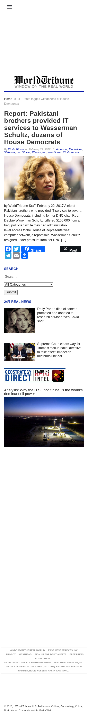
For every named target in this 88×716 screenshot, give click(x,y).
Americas (61, 149)
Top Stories (23, 152)
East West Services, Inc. (63, 650)
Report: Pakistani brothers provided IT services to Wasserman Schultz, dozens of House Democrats (40, 128)
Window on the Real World (27, 650)
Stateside (9, 152)
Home (8, 98)
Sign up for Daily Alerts (50, 654)
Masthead (25, 654)
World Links (55, 152)
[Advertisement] (44, 44)
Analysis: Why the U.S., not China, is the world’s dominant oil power (43, 392)
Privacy (11, 654)
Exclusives (75, 149)
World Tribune (71, 152)
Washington (39, 152)
